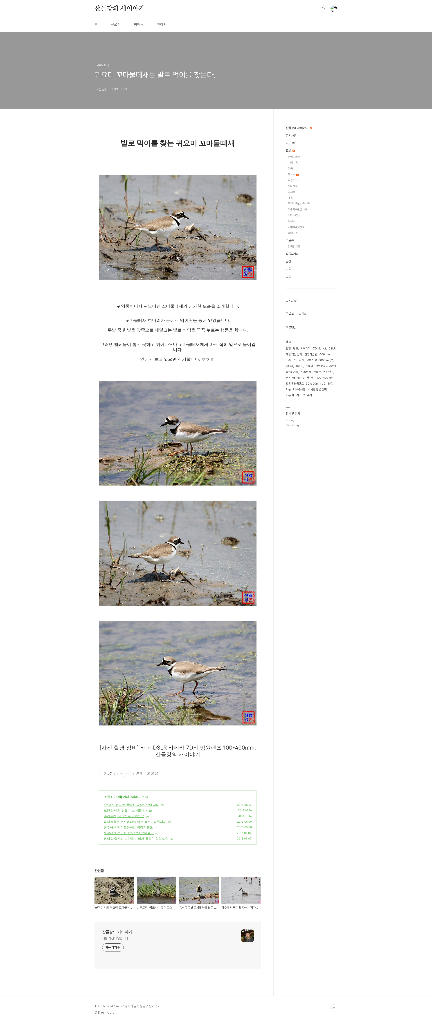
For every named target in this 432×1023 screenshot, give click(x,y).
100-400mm (325, 377)
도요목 (117, 797)
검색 (323, 9)
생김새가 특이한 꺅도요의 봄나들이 (129, 833)
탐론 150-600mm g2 (319, 360)
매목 (290, 197)
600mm (306, 372)
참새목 (291, 221)
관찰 (330, 383)
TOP (334, 1008)
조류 (107, 797)
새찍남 (309, 366)
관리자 (161, 24)
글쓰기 (116, 24)
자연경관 (291, 143)
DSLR (332, 348)
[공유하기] (116, 773)
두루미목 (293, 180)
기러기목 (293, 162)
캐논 (288, 389)
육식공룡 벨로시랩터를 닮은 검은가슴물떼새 (135, 822)
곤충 (288, 276)
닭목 (290, 168)
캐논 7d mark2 (295, 377)
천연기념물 (310, 354)
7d (295, 360)
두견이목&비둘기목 (299, 203)
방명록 (139, 24)
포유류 (290, 240)
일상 (288, 261)
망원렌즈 (328, 372)
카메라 (289, 366)
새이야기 (305, 348)
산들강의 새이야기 (119, 9)
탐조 (295, 348)
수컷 (309, 395)
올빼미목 (293, 233)
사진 (301, 360)
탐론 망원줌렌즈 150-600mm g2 (305, 383)
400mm (324, 354)
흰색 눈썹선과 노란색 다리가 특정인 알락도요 (136, 838)
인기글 (303, 313)
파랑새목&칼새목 (297, 209)
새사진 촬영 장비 (317, 389)
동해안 (299, 366)
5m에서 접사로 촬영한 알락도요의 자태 (131, 805)
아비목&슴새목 (296, 227)
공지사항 (291, 135)
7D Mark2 (319, 348)
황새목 (291, 192)
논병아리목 (294, 157)
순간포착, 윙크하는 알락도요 (124, 816)
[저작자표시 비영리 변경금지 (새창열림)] (152, 773)
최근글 (290, 313)
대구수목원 (299, 389)
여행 (288, 269)
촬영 (288, 348)
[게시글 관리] (121, 773)
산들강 (317, 372)
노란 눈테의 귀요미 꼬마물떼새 (125, 810)
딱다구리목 (294, 215)
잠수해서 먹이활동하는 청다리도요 (128, 827)
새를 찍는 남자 (294, 354)
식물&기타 (292, 254)
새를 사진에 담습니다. (115, 938)
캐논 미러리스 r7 (295, 395)
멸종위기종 (294, 246)
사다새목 (293, 186)
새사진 (310, 377)
